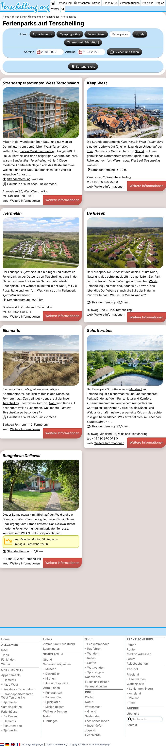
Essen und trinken (97, 681)
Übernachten (82, 2)
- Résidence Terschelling (17, 689)
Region (160, 2)
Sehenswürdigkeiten (57, 664)
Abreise (70, 52)
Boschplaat (10, 285)
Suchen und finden (127, 52)
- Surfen (90, 662)
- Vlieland (133, 698)
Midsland (116, 285)
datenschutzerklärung (56, 744)
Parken (131, 644)
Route (131, 649)
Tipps (5, 655)
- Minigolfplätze (53, 706)
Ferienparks (120, 34)
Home (5, 639)
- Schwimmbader (97, 644)
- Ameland (134, 693)
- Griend (90, 711)
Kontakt (132, 725)
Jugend (90, 730)
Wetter (55, 8)
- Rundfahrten (52, 692)
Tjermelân (12, 213)
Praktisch (147, 2)
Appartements (42, 34)
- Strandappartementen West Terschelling (17, 695)
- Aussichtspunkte (55, 683)
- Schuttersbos (11, 725)
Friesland (133, 674)
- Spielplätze (51, 702)
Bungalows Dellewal (21, 455)
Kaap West (97, 83)
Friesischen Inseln (97, 721)
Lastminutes (51, 648)
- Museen (49, 669)
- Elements (8, 680)
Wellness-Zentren (55, 711)
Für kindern (8, 659)
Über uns (133, 713)
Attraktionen (51, 687)
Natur (62, 285)
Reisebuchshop (137, 663)
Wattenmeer (93, 706)
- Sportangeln (94, 672)
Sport (89, 639)
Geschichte (93, 735)
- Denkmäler (51, 673)
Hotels (139, 34)
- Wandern (92, 653)
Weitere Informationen (25, 200)
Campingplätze (70, 34)
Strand (96, 2)
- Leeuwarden (136, 679)
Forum (131, 659)
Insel (90, 151)
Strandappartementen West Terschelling (41, 83)
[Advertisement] (83, 597)
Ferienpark (106, 272)
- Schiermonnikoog (140, 688)
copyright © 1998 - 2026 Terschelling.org (90, 744)
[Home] (53, 3)
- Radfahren (93, 648)
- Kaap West (9, 684)
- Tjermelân (9, 702)
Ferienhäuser (96, 34)
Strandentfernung (19, 179)
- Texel (131, 702)
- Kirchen (49, 678)
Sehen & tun (110, 2)
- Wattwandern (95, 667)
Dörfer (89, 697)
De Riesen (96, 213)
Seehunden (92, 716)
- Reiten (90, 658)
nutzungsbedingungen (33, 744)
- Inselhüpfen (94, 725)
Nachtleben (93, 677)
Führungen (50, 721)
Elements (11, 330)
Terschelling (64, 2)
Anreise (29, 52)
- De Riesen (9, 716)
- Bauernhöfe (52, 697)
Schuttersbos (100, 330)
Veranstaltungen (129, 2)
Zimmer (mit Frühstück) (83, 42)
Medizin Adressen (139, 654)
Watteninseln (135, 684)
